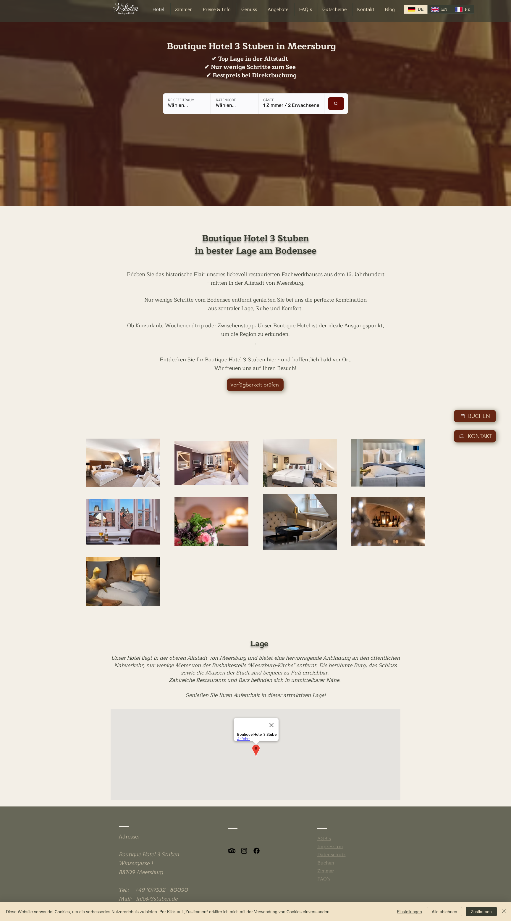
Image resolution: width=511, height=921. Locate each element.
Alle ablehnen (444, 911)
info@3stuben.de (156, 898)
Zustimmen (481, 911)
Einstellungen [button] (409, 911)
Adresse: (129, 836)
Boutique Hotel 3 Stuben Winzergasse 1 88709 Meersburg (149, 863)
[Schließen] (503, 911)
